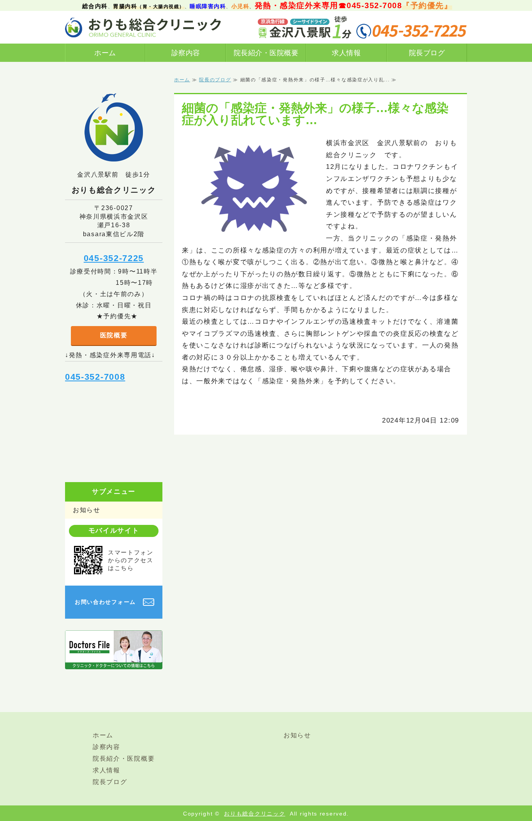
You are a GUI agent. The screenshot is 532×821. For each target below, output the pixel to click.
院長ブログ (427, 53)
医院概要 (114, 335)
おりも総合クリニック (254, 813)
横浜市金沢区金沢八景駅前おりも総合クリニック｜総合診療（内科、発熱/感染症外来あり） (143, 27)
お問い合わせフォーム (105, 602)
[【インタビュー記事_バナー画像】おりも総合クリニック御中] (113, 663)
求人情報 (346, 53)
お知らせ (86, 510)
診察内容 (185, 53)
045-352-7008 (95, 377)
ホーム (105, 53)
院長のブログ (215, 79)
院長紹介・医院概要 (266, 53)
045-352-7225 (114, 258)
